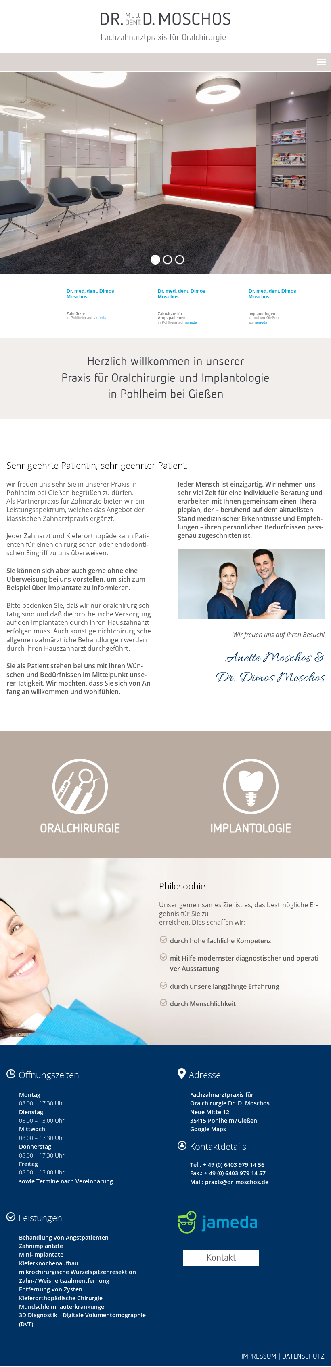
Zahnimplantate (41, 1246)
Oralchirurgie (80, 829)
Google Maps (208, 1129)
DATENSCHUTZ (303, 1356)
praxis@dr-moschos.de (236, 1182)
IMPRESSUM (259, 1356)
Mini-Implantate (41, 1254)
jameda (100, 318)
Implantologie (250, 829)
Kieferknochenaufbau (48, 1263)
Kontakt (221, 1258)
